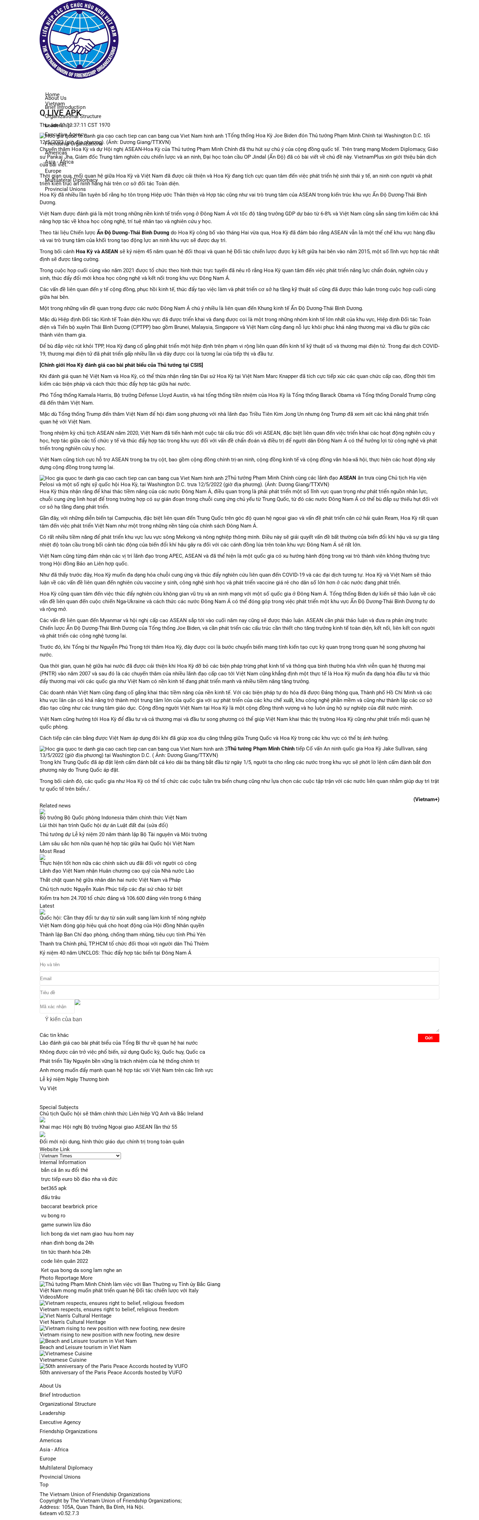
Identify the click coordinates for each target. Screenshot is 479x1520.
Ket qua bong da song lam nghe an (81, 1270)
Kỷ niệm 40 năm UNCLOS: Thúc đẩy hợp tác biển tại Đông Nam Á (115, 953)
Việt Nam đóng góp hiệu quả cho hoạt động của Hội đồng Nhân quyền (122, 925)
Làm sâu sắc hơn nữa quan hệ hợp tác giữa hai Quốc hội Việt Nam (117, 843)
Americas (51, 1440)
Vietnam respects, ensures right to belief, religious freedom (109, 1309)
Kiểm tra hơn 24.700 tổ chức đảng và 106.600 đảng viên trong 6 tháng (120, 898)
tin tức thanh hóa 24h (65, 1252)
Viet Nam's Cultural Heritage (73, 1322)
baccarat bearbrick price (69, 1206)
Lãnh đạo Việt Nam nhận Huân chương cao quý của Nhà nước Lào (117, 871)
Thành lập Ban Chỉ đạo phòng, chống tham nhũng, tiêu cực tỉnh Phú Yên (122, 934)
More (86, 1278)
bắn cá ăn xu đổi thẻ (64, 1170)
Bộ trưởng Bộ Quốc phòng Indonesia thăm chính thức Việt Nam (113, 817)
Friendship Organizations (68, 1431)
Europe (53, 171)
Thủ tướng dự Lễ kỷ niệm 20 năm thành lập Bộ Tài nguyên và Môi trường (123, 834)
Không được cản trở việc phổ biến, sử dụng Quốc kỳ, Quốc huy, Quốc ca (122, 1052)
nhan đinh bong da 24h (67, 1243)
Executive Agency (60, 1422)
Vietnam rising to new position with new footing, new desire (110, 1335)
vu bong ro (53, 1215)
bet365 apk (54, 1188)
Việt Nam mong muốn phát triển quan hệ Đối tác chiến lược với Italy (119, 1290)
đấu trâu (50, 1197)
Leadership (52, 1413)
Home (52, 94)
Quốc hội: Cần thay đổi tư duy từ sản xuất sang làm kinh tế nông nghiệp (123, 918)
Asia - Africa (54, 1449)
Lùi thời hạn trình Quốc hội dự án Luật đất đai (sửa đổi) (104, 825)
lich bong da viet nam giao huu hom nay (87, 1234)
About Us (50, 1386)
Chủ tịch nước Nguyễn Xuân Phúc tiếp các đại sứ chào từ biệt (111, 889)
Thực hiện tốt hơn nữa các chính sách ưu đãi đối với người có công (118, 863)
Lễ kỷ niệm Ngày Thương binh (74, 1079)
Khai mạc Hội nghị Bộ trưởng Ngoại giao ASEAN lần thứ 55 (108, 1127)
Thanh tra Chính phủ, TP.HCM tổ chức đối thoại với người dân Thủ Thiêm (124, 944)
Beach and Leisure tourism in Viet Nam (85, 1347)
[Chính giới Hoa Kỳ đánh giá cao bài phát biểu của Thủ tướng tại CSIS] (121, 365)
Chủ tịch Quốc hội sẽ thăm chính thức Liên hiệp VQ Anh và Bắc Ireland (121, 1113)
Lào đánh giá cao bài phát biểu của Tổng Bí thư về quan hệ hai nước (119, 1043)
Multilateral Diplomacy (66, 1468)
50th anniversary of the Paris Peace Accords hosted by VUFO (111, 1372)
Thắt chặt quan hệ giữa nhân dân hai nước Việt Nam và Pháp (110, 880)
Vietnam (55, 104)
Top (44, 1484)
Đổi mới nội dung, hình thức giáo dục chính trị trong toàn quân (112, 1142)
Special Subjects (59, 1107)
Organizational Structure (68, 1404)
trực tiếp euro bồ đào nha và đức (79, 1179)
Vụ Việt (48, 1088)
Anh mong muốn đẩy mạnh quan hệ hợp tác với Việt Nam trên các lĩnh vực (126, 1070)
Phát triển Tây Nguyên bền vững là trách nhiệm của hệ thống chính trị (120, 1061)
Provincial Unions (65, 189)
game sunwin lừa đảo (66, 1225)
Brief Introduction (65, 107)
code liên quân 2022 (64, 1261)
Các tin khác (54, 1035)
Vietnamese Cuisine (63, 1360)
